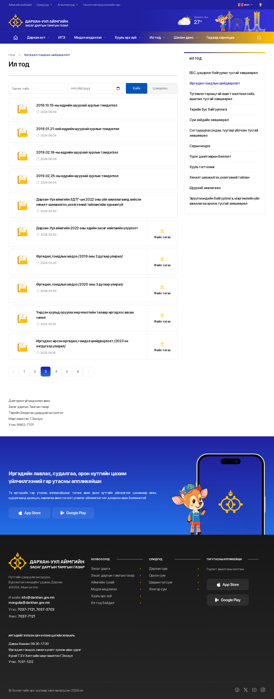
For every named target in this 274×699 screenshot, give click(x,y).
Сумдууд (42, 4)
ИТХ (61, 38)
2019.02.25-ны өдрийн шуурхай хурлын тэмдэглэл (77, 176)
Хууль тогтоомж (202, 167)
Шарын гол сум (160, 582)
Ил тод (155, 38)
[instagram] (262, 689)
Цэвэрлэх (160, 88)
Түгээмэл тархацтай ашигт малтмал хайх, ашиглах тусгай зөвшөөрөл (222, 96)
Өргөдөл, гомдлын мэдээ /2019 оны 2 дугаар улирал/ (79, 256)
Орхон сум (157, 575)
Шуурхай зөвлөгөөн (205, 188)
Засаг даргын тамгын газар (112, 575)
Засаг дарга (100, 569)
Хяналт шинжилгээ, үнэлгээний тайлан (219, 177)
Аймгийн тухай (102, 582)
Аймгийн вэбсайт (20, 4)
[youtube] (254, 689)
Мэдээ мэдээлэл (88, 38)
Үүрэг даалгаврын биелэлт (210, 156)
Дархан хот (36, 38)
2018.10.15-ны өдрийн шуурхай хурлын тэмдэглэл (76, 105)
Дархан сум (158, 569)
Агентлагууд (66, 4)
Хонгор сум (158, 589)
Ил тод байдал (102, 603)
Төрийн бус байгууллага (208, 109)
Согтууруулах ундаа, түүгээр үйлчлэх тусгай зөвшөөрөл (223, 133)
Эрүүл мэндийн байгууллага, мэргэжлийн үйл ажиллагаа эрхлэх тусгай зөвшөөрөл (224, 201)
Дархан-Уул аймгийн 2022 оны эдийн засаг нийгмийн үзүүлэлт (87, 228)
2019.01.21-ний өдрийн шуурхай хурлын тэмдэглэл (77, 129)
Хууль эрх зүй (126, 38)
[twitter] (245, 689)
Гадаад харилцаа (220, 38)
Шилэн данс (183, 38)
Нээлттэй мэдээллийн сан (101, 4)
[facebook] (237, 689)
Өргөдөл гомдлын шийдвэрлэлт (214, 83)
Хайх (136, 88)
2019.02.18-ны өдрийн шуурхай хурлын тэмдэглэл (77, 152)
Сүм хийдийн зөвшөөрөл (209, 120)
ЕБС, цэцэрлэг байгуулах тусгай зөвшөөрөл (223, 73)
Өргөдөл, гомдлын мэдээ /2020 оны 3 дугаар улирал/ (79, 284)
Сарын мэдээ (199, 146)
